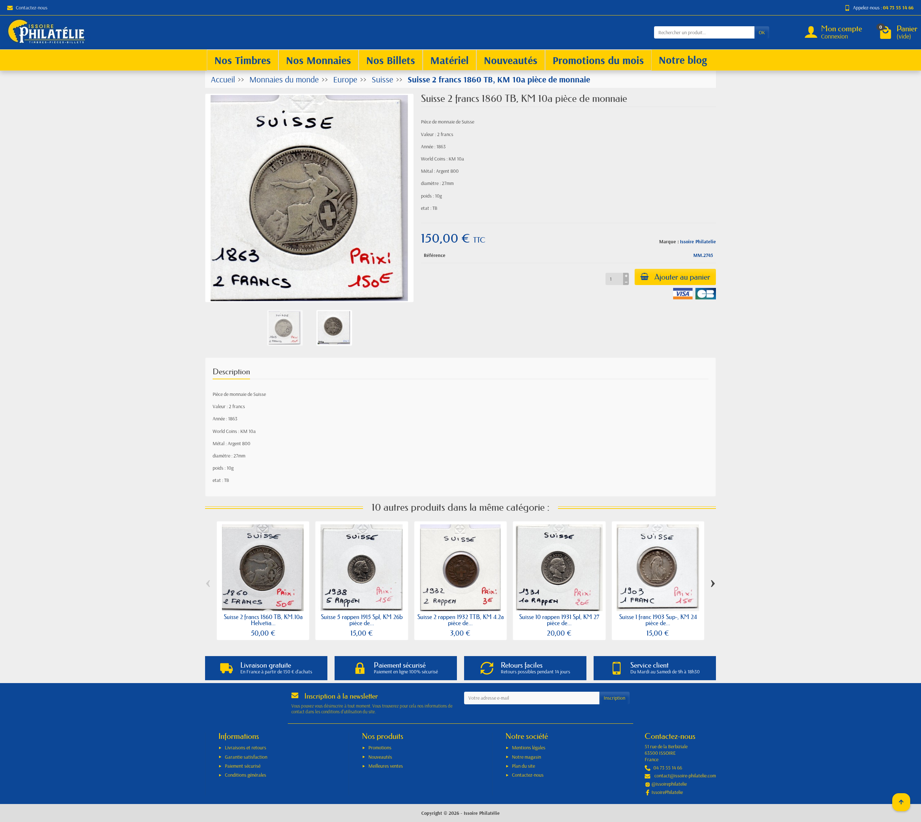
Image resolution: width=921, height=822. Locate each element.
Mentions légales (528, 747)
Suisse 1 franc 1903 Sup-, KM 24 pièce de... (658, 620)
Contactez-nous (31, 7)
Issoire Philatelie (698, 241)
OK (762, 32)
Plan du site (523, 766)
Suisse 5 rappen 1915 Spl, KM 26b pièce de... (362, 620)
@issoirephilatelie (669, 784)
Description (231, 371)
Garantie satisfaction (246, 757)
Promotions (379, 747)
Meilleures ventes (385, 766)
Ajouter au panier (682, 277)
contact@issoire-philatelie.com (685, 775)
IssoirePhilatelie (667, 792)
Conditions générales (245, 775)
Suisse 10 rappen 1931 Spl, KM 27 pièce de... (559, 620)
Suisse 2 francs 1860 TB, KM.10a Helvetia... (263, 620)
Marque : (669, 241)
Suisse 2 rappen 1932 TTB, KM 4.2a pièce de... (460, 620)
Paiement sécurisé (242, 766)
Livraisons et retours (245, 747)
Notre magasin (526, 757)
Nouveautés (380, 757)
